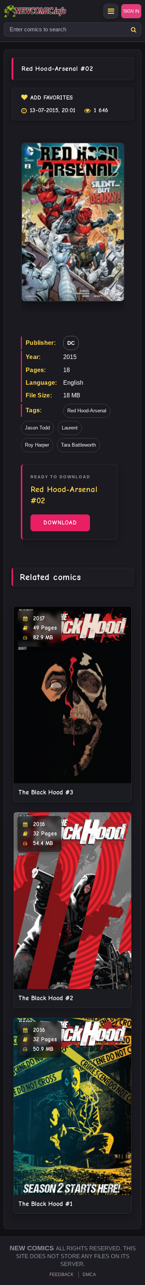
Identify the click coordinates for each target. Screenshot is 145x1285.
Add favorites (51, 97)
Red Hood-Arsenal (86, 410)
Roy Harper (37, 445)
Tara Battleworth (78, 445)
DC (71, 343)
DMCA (89, 1274)
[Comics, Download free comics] (48, 11)
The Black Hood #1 (45, 1203)
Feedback (61, 1274)
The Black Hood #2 (45, 998)
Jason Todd (37, 428)
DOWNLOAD (60, 522)
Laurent (70, 428)
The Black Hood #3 (45, 792)
